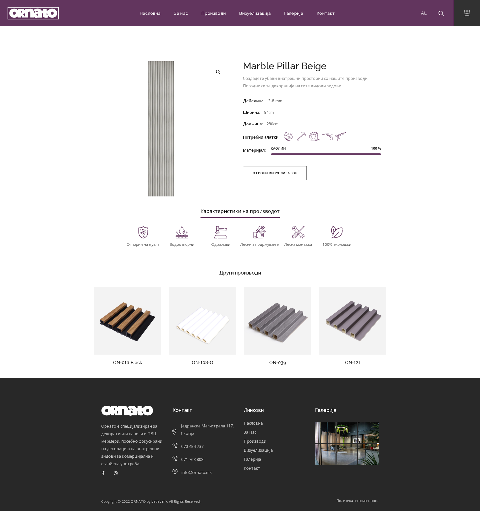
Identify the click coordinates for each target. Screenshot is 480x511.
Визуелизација (258, 450)
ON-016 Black (127, 362)
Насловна (253, 423)
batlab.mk (159, 501)
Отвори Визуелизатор (275, 173)
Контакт (252, 468)
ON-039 (277, 362)
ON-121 (352, 362)
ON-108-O (202, 362)
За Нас (250, 432)
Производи (255, 441)
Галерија (252, 459)
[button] (218, 72)
